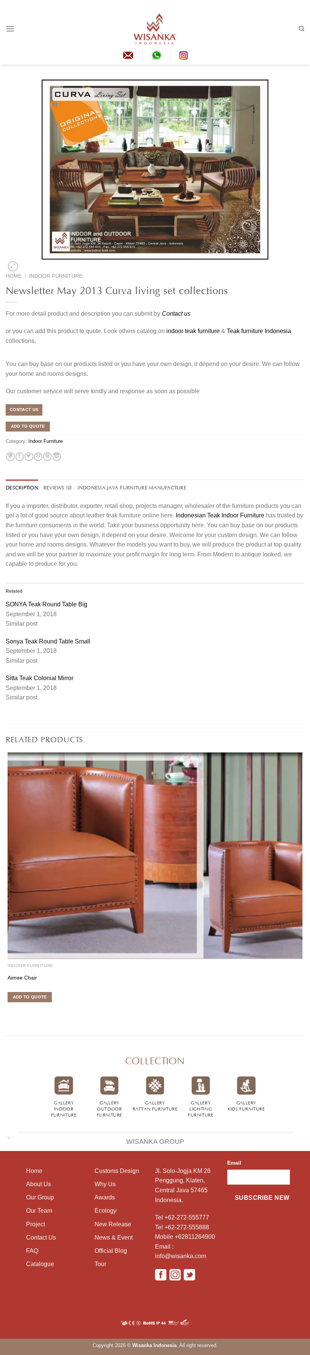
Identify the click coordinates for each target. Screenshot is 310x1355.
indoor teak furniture (193, 331)
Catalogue (40, 1264)
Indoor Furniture (55, 276)
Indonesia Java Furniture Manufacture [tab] (132, 487)
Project (35, 1224)
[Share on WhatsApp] (10, 456)
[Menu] (10, 28)
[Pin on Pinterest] (47, 456)
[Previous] (7, 1011)
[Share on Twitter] (29, 456)
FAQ (32, 1251)
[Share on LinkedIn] (57, 456)
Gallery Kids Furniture (246, 1105)
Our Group (40, 1197)
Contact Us (41, 1237)
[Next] (25, 264)
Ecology (105, 1210)
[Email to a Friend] (38, 456)
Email (234, 1163)
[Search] (301, 29)
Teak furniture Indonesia (259, 331)
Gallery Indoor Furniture (64, 1108)
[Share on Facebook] (20, 456)
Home (14, 276)
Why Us (105, 1184)
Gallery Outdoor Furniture (109, 1108)
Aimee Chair (22, 978)
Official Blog (111, 1251)
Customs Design (117, 1171)
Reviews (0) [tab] (57, 487)
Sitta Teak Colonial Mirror (39, 678)
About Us (38, 1184)
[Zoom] (13, 266)
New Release (113, 1224)
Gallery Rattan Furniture (155, 1105)
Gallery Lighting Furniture (201, 1108)
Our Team (39, 1210)
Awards (105, 1197)
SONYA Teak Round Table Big (46, 604)
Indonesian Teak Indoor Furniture (220, 515)
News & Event (114, 1237)
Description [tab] (22, 487)
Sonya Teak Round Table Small (48, 641)
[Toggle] (9, 1137)
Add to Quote (28, 426)
